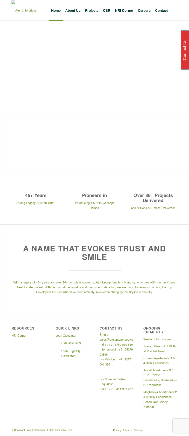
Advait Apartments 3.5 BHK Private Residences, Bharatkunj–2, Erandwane (160, 377)
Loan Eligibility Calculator (71, 353)
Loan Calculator (66, 335)
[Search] (173, 10)
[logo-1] (24, 10)
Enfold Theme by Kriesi (60, 430)
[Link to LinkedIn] (160, 429)
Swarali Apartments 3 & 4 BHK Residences (159, 360)
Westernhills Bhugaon (157, 339)
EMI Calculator (71, 343)
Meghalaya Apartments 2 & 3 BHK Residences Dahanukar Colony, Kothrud (160, 399)
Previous (4, 141)
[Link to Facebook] (153, 429)
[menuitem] (56, 10)
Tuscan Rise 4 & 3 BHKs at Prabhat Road (160, 348)
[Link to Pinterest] (167, 429)
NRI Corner (19, 335)
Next (185, 141)
